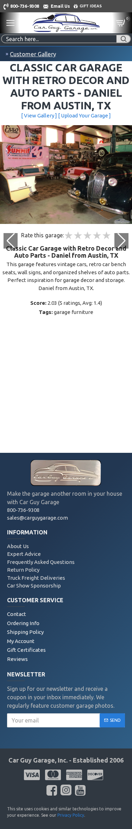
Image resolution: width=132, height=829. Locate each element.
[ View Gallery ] (39, 115)
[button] (121, 241)
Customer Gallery (33, 54)
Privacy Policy (70, 815)
